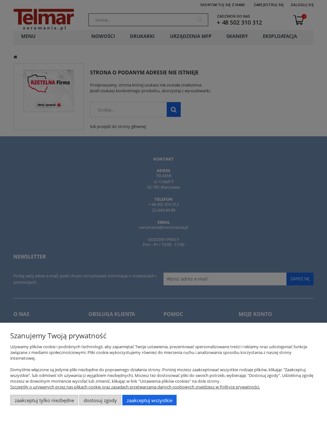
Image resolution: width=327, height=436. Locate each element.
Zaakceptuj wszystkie (149, 400)
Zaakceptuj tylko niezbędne (44, 400)
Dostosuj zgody (100, 400)
